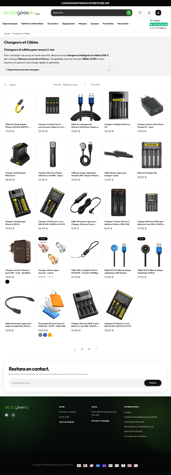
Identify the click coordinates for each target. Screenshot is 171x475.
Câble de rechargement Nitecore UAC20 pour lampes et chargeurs (85, 125)
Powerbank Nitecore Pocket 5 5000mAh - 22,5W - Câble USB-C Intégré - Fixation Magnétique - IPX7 (52, 325)
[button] (158, 13)
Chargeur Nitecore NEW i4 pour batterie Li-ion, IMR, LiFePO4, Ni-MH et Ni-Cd (85, 325)
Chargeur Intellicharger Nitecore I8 (15, 174)
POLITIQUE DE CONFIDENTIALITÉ (139, 427)
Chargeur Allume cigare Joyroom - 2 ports (48, 271)
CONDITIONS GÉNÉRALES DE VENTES (140, 417)
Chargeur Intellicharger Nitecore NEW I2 (15, 222)
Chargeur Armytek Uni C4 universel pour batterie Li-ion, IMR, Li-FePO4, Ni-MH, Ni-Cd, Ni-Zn (51, 125)
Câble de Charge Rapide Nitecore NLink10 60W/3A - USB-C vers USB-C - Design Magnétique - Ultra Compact (17, 125)
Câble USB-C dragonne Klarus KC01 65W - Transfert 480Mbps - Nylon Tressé (84, 271)
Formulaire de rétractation (135, 436)
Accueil (7, 33)
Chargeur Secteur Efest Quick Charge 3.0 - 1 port (150, 125)
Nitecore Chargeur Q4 (147, 173)
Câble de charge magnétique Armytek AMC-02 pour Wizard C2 (84, 174)
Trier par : (57, 84)
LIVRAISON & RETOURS (134, 422)
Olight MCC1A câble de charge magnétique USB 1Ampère (117, 271)
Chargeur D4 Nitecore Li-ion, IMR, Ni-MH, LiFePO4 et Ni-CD (117, 324)
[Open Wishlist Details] (140, 13)
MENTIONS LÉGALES (133, 431)
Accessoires (53, 23)
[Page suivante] (96, 349)
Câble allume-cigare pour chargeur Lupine (115, 174)
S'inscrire (152, 383)
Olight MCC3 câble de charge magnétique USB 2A (150, 271)
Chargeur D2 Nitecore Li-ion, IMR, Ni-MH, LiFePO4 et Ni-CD (51, 222)
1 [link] (74, 348)
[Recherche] (129, 12)
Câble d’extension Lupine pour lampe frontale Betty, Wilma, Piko (18, 325)
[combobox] (91, 12)
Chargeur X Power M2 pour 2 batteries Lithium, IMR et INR (116, 222)
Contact (127, 412)
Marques (83, 23)
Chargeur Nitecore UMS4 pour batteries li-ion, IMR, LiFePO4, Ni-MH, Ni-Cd (150, 223)
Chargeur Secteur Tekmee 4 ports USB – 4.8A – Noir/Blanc (18, 271)
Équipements (69, 23)
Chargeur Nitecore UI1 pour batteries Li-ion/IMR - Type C (50, 174)
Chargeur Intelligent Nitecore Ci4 (117, 125)
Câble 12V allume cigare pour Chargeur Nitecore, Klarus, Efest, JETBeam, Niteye (83, 223)
